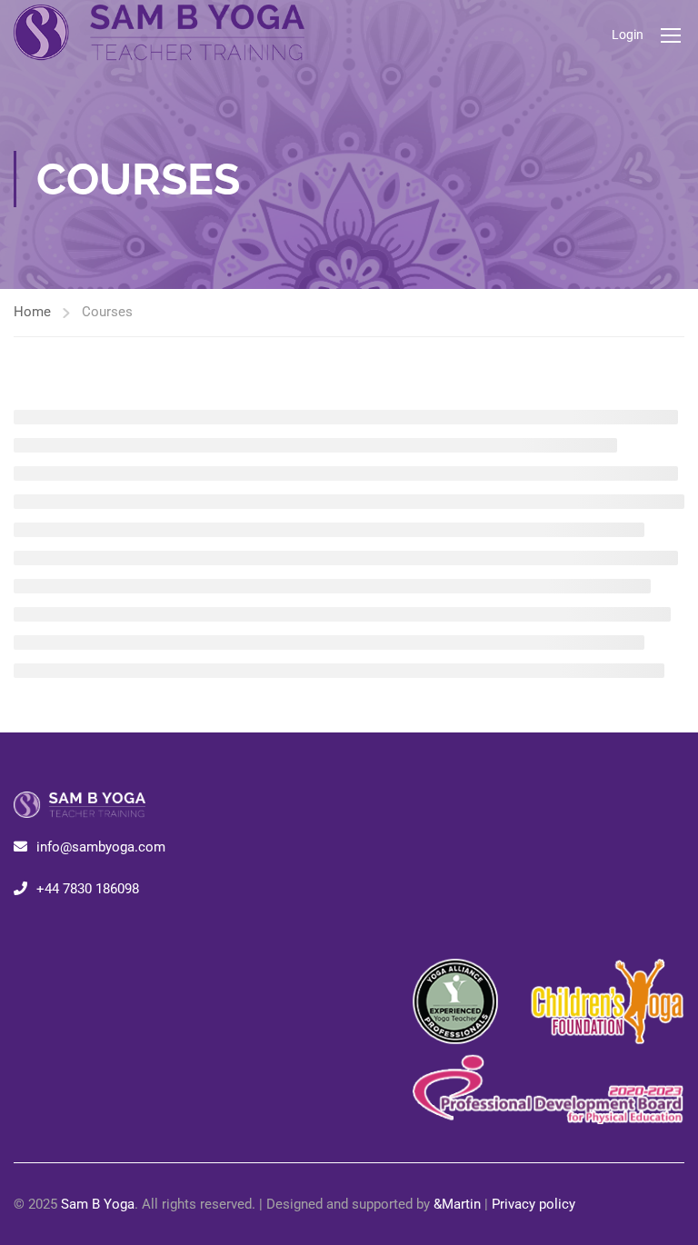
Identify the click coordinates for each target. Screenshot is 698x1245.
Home (32, 312)
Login (627, 34)
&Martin (457, 1204)
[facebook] (21, 929)
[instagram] (35, 929)
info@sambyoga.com (100, 847)
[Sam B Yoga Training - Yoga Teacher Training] (159, 35)
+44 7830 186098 (87, 889)
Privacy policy (533, 1204)
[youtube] (50, 929)
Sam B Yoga (98, 1204)
